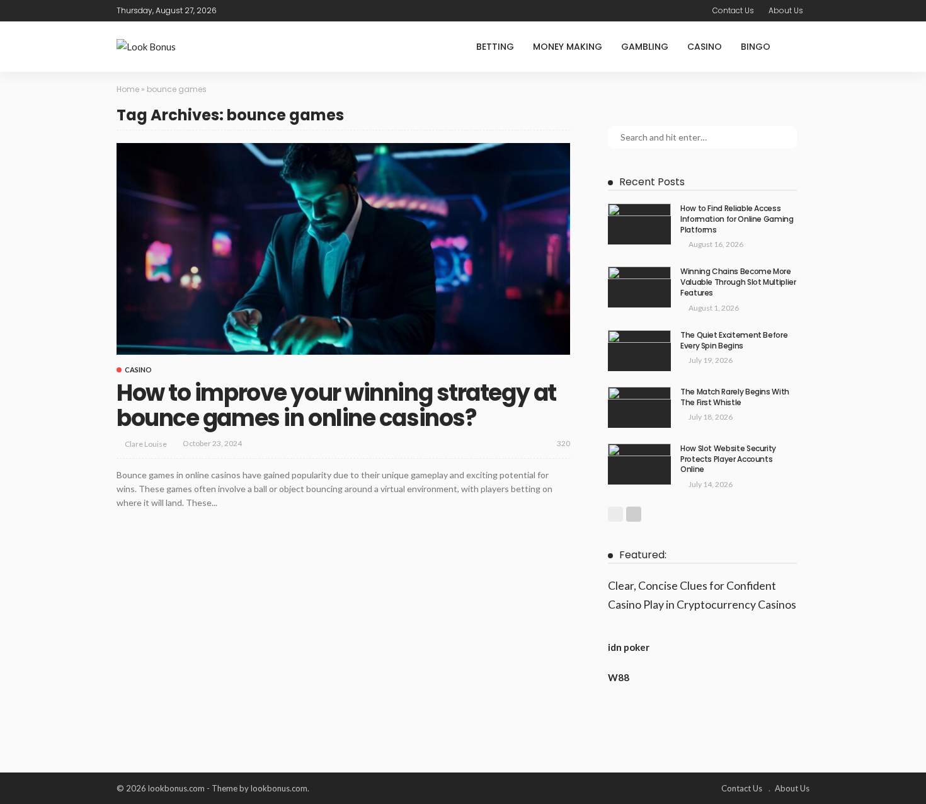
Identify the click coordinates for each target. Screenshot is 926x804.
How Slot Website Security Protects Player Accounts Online (728, 459)
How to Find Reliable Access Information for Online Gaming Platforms (737, 219)
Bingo (755, 46)
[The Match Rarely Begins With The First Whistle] (639, 407)
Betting (495, 46)
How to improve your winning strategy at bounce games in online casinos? (336, 405)
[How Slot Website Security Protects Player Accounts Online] (639, 464)
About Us (786, 10)
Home (128, 89)
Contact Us (733, 10)
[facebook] (234, 10)
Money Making (567, 46)
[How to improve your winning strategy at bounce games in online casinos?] (343, 249)
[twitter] (251, 10)
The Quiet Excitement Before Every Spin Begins (733, 340)
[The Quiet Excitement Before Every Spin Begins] (639, 350)
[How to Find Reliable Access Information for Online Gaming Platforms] (639, 224)
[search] (799, 46)
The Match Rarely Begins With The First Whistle (734, 397)
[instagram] (283, 10)
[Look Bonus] (146, 46)
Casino (704, 46)
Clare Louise (146, 444)
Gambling (644, 46)
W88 (618, 677)
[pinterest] (267, 10)
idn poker (628, 647)
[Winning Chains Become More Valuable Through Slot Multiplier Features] (639, 287)
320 (563, 443)
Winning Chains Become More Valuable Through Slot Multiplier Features (738, 282)
